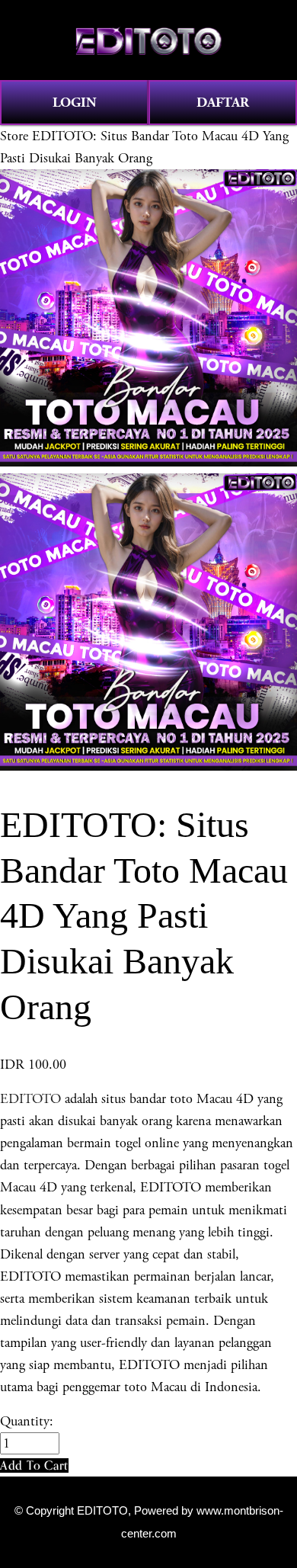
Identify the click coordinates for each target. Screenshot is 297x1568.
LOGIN (75, 103)
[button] (34, 1465)
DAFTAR (222, 103)
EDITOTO (30, 1099)
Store (14, 136)
